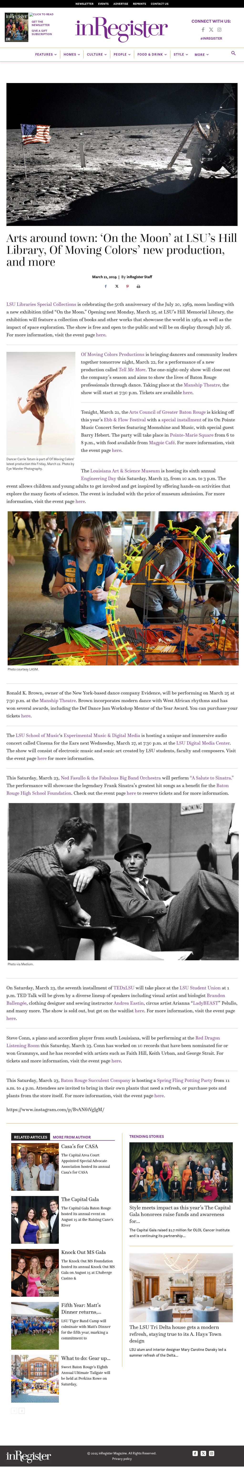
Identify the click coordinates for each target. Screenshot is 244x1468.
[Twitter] (211, 30)
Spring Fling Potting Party (185, 1080)
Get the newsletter (41, 23)
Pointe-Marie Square (192, 435)
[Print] (138, 287)
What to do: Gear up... (85, 1358)
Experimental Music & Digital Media (102, 735)
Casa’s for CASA (79, 1146)
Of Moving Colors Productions (112, 354)
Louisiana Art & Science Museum (125, 471)
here (100, 335)
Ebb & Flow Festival (125, 420)
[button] (233, 53)
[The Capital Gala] (35, 1220)
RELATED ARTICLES (30, 1137)
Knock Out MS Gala (83, 1252)
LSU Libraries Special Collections (41, 304)
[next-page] (22, 1411)
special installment (181, 420)
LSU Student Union (200, 988)
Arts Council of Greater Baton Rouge (167, 412)
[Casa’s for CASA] (35, 1167)
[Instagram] (219, 30)
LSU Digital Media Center (203, 743)
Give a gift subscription (42, 32)
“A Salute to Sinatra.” (212, 778)
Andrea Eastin (129, 1003)
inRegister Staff (139, 276)
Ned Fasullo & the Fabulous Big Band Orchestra (111, 778)
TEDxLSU (123, 988)
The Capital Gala (80, 1199)
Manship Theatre (202, 385)
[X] (116, 287)
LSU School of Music (37, 735)
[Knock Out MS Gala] (35, 1273)
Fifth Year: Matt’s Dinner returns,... (81, 1308)
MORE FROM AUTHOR (72, 1137)
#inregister (211, 38)
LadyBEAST (205, 1003)
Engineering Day (98, 478)
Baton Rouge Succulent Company (96, 1080)
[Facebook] (203, 30)
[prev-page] (14, 1411)
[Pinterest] (127, 287)
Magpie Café (162, 442)
